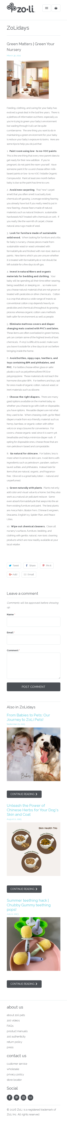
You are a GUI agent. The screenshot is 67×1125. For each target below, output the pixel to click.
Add (15, 574)
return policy (14, 1042)
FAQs (10, 1025)
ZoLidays (18, 28)
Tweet (16, 565)
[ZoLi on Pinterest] (16, 1098)
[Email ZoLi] (30, 1098)
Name (11, 614)
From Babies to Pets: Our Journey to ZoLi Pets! (28, 717)
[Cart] (56, 8)
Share (32, 565)
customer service (17, 1063)
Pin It (48, 565)
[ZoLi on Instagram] (23, 1098)
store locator (14, 1079)
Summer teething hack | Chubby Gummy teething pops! (29, 905)
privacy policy (15, 1074)
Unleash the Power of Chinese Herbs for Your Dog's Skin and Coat (32, 810)
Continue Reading (22, 794)
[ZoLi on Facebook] (9, 1098)
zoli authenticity (16, 1036)
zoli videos (13, 1020)
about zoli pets (16, 1015)
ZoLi (19, 1109)
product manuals (17, 1031)
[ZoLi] (21, 11)
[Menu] (46, 8)
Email (31, 574)
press (10, 1047)
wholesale (13, 1069)
